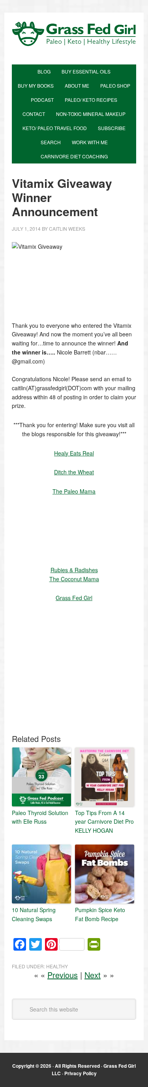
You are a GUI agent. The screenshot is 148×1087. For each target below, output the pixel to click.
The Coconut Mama (74, 579)
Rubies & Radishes (74, 570)
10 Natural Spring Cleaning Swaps (34, 914)
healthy (57, 966)
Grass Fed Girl (74, 42)
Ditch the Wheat (74, 472)
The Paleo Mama (74, 491)
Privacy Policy (80, 1073)
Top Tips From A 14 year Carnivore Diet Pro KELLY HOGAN (104, 821)
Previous (62, 975)
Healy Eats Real (74, 453)
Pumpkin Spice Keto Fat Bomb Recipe (100, 914)
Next (92, 975)
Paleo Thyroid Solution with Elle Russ (40, 817)
